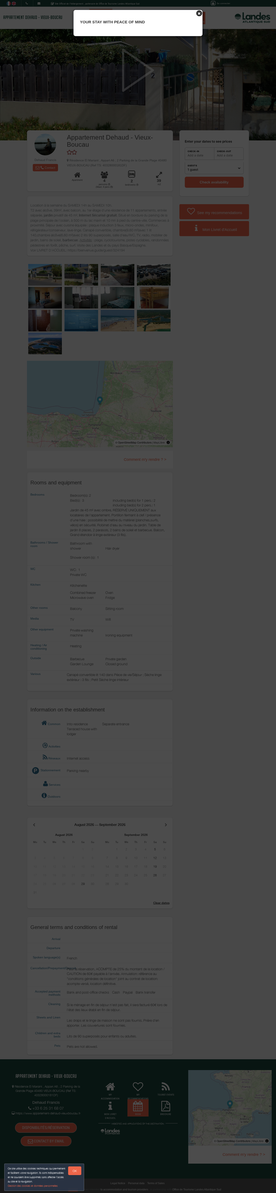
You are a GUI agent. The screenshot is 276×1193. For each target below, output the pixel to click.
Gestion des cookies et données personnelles (33, 1185)
